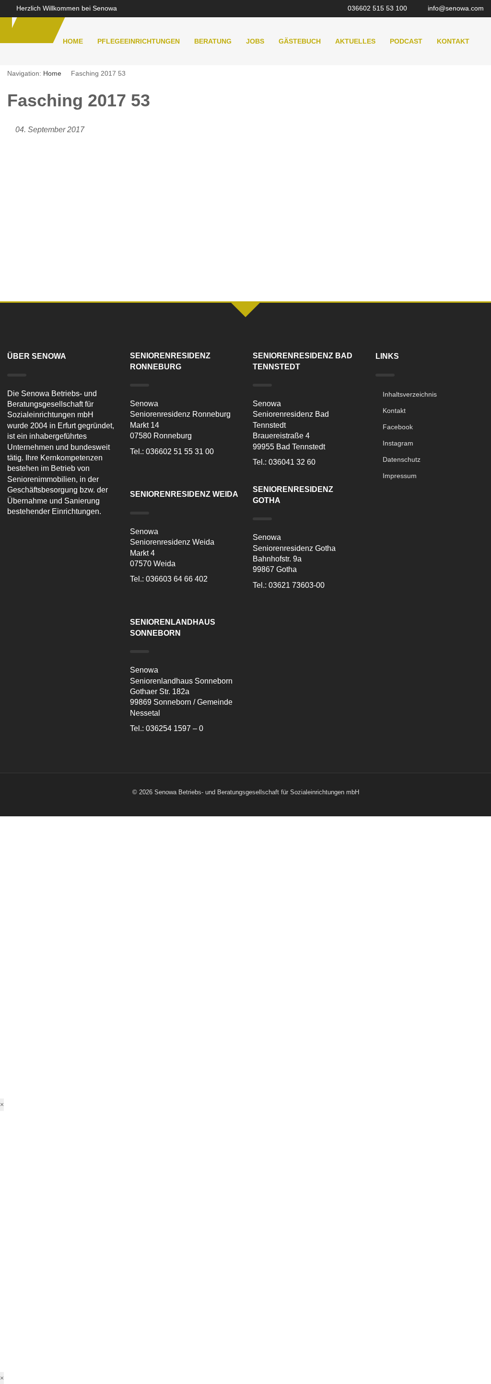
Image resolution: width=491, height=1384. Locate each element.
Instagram (398, 443)
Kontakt (453, 41)
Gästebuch (300, 41)
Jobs (255, 41)
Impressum (400, 476)
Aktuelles (355, 41)
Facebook (398, 427)
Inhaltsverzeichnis (410, 394)
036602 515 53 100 (376, 8)
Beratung (213, 41)
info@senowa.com (455, 8)
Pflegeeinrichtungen (138, 41)
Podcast (406, 41)
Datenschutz (402, 459)
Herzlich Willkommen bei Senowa (65, 8)
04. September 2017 (49, 130)
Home (73, 41)
